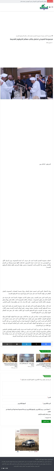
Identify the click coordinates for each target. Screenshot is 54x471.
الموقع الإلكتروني (22, 403)
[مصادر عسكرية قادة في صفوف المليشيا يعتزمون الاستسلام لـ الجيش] (10, 358)
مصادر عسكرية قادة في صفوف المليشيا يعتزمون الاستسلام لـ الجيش (10, 365)
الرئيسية (50, 35)
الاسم (49, 397)
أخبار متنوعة (44, 35)
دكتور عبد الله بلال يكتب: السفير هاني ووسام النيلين (35, 1)
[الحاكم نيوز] (44, 7)
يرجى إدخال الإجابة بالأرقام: (44, 414)
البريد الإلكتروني (47, 403)
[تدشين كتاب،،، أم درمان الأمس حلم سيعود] (26, 358)
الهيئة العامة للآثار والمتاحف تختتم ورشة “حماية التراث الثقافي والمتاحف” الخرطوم (43, 365)
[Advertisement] (27, 22)
